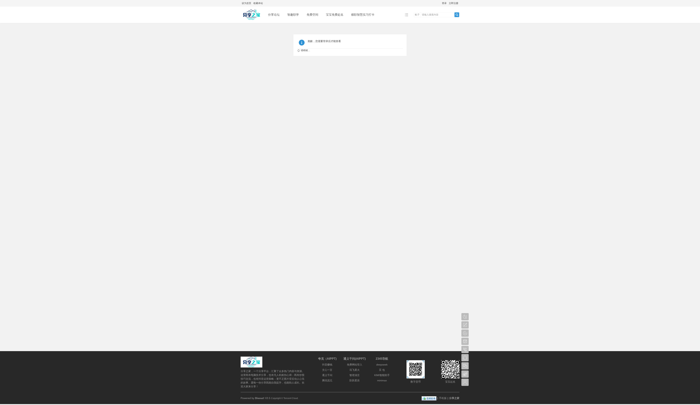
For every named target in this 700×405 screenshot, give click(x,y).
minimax (382, 380)
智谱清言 (354, 375)
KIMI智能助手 (382, 375)
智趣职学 (293, 14)
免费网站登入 (354, 364)
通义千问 (327, 375)
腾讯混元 (327, 380)
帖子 (417, 14)
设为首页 (246, 3)
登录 (444, 3)
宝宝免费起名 (334, 14)
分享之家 (454, 398)
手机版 (443, 398)
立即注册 (453, 3)
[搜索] (456, 14)
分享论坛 (274, 14)
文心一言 (327, 369)
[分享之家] (251, 20)
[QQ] (429, 398)
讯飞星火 (354, 369)
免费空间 (312, 14)
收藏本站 (258, 3)
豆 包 (382, 369)
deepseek (382, 364)
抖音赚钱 (327, 364)
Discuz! (259, 398)
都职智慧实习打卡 (362, 14)
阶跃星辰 (354, 380)
